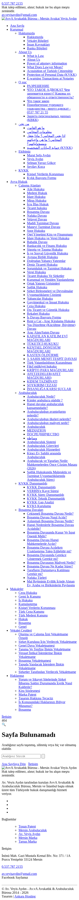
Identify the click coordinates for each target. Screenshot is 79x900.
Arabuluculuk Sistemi (41, 442)
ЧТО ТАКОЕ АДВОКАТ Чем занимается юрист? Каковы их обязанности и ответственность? (50, 93)
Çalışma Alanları (30, 185)
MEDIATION (36, 430)
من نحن (24, 124)
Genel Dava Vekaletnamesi (37, 645)
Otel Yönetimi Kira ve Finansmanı (50, 234)
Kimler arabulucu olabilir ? (45, 400)
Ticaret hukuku (37, 208)
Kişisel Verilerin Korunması (45, 174)
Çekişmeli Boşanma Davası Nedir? (50, 513)
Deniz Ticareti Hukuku (42, 264)
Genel (23, 626)
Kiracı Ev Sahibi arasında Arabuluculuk (44, 455)
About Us (25, 52)
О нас (23, 82)
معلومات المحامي (39, 132)
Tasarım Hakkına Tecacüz (36, 698)
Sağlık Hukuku (37, 287)
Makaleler (16, 589)
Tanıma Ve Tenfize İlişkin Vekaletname (45, 649)
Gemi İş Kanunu (30, 596)
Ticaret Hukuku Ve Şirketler (45, 276)
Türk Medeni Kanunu (33, 615)
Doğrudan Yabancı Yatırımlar (46, 261)
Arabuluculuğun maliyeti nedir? (48, 423)
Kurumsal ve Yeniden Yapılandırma (50, 279)
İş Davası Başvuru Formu (44, 317)
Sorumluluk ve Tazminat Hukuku (49, 268)
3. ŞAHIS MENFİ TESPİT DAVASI (52, 359)
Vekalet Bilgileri (37, 41)
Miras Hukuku (36, 200)
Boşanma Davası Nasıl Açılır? (47, 517)
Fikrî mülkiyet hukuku (42, 366)
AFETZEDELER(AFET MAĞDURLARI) (44, 375)
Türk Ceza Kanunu (31, 611)
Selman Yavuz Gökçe (41, 163)
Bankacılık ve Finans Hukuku (47, 246)
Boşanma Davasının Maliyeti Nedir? (51, 562)
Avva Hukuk (18, 181)
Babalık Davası (37, 242)
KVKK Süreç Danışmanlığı (45, 494)
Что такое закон (38, 101)
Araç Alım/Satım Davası (43, 332)
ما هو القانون (36, 128)
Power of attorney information (47, 63)
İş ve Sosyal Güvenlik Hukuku (47, 253)
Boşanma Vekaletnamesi (35, 660)
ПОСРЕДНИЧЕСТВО (43, 434)
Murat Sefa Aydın (39, 155)
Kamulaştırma (28, 604)
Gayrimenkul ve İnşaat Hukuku (48, 302)
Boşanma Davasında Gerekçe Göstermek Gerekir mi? (46, 557)
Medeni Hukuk (37, 193)
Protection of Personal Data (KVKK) (51, 74)
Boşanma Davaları (31, 510)
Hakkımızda (27, 33)
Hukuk (23, 619)
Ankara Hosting (25, 896)
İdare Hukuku (36, 197)
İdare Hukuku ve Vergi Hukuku (48, 238)
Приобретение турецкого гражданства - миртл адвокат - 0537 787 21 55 (49, 108)
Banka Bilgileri (37, 48)
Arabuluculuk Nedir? (41, 396)
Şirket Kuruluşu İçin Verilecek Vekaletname (48, 641)
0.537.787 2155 (12, 3)
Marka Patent (27, 694)
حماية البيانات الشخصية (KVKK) (49, 148)
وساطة (32, 438)
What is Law (35, 56)
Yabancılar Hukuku (40, 298)
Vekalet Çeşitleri (21, 630)
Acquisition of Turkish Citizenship (50, 71)
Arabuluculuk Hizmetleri (43, 449)
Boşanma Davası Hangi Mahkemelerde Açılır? (43, 541)
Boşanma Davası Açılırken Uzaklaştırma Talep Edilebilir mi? (49, 549)
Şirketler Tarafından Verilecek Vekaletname (47, 672)
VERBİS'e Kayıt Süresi (43, 491)
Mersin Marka (28, 837)
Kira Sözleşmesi (29, 690)
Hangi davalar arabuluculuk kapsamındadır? (45, 406)
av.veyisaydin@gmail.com (19, 15)
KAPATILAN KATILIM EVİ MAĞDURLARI (47, 338)
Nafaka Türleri (37, 577)
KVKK (24, 170)
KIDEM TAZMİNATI (42, 381)
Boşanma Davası (38, 212)
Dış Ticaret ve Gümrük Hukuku (48, 310)
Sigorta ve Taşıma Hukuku (45, 249)
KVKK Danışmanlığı (33, 483)
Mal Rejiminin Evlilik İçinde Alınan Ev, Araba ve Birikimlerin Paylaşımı (51, 583)
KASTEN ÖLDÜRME (43, 355)
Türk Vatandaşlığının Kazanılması (49, 362)
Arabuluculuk (28, 393)
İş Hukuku (26, 600)
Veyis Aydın (35, 159)
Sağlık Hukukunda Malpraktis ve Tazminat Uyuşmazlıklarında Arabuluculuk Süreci (49, 475)
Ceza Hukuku (36, 306)
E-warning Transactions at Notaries (50, 78)
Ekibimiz (25, 151)
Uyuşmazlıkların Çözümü (44, 295)
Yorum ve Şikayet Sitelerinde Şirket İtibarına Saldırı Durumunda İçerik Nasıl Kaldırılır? (45, 683)
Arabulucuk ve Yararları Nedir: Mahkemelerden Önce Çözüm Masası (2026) (52, 464)
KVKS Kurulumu (39, 506)
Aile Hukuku (35, 189)
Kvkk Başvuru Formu (41, 178)
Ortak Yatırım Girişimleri (43, 283)
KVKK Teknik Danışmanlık (46, 498)
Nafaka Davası (37, 215)
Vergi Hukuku (36, 272)
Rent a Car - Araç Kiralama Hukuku (51, 321)
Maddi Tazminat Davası (43, 223)
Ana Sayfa (17, 25)
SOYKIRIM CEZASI (42, 385)
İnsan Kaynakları (38, 44)
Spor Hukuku (36, 230)
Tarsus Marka (28, 841)
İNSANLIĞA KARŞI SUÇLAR (49, 389)
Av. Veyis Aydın (29, 834)
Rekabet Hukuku (38, 313)
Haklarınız (17, 675)
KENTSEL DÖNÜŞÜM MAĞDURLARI (43, 349)
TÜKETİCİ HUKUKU (43, 344)
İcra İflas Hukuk (38, 204)
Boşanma (25, 623)
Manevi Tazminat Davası (43, 227)
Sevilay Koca (36, 166)
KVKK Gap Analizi (40, 502)
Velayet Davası (37, 219)
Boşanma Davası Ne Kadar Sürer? (50, 566)
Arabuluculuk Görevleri (43, 445)
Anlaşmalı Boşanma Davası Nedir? (50, 521)
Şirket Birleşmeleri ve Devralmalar (50, 291)
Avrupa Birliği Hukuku (42, 257)
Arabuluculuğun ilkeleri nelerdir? (49, 419)
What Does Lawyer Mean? (45, 67)
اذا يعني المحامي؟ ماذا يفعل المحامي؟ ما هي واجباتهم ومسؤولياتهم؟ (46, 140)
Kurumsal (16, 29)
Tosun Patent (27, 826)
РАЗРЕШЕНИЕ (38, 86)
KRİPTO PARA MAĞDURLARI (50, 370)
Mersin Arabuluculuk (33, 830)
